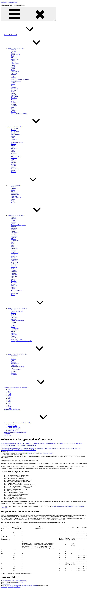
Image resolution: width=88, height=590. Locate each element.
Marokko (13, 87)
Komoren (13, 77)
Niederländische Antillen (17, 366)
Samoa (13, 199)
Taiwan (13, 170)
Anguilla (13, 310)
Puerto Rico (14, 338)
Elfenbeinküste (15, 63)
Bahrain (13, 133)
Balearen (13, 222)
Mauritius (13, 90)
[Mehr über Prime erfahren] (28, 453)
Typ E (9, 395)
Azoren (13, 220)
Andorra (13, 217)
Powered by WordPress (14, 587)
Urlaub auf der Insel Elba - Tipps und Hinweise (13, 580)
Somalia (13, 99)
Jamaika (13, 327)
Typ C (9, 392)
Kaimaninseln (14, 330)
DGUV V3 (19, 582)
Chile (12, 360)
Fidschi (13, 190)
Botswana (13, 57)
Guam (12, 137)
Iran (12, 141)
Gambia (13, 67)
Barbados (13, 314)
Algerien (13, 51)
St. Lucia (13, 371)
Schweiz (13, 278)
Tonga (12, 200)
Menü (54, 20)
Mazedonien (14, 259)
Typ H (9, 397)
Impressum (7, 433)
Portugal (13, 270)
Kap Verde (14, 73)
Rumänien (14, 271)
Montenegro (14, 262)
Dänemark (14, 228)
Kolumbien (14, 365)
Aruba (12, 357)
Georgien (13, 237)
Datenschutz (7, 435)
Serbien (13, 279)
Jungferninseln (15, 328)
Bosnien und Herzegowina (18, 225)
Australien (14, 186)
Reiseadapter (11, 424)
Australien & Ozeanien (14, 185)
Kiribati (13, 191)
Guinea (13, 70)
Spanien (13, 284)
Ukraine (13, 287)
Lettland (13, 251)
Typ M (9, 406)
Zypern (13, 295)
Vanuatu (13, 202)
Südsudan (13, 104)
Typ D (9, 394)
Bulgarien (13, 226)
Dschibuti (13, 62)
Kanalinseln (14, 248)
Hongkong (14, 139)
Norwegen (14, 267)
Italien (12, 246)
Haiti (12, 324)
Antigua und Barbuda (17, 311)
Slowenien (14, 282)
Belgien (13, 223)
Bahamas (13, 313)
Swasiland (14, 105)
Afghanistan (14, 128)
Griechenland (14, 240)
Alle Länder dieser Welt (10, 35)
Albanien (13, 218)
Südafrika (13, 102)
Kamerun (13, 74)
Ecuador (13, 362)
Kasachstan (14, 145)
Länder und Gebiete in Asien (15, 127)
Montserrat (14, 334)
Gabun (13, 65)
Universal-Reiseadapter (14, 427)
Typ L (9, 405)
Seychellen (14, 95)
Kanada (13, 331)
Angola (13, 53)
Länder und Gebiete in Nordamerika (17, 308)
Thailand (13, 172)
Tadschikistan (14, 169)
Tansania (13, 107)
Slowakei (13, 281)
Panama (13, 336)
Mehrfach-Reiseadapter (14, 430)
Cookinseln (14, 188)
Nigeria (13, 91)
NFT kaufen (6, 584)
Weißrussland (14, 293)
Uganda (13, 110)
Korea (12, 150)
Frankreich (14, 236)
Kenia (12, 76)
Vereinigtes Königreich (17, 290)
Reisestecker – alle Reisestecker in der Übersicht (17, 423)
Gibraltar (13, 239)
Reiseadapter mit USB (14, 429)
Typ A (9, 389)
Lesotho (13, 82)
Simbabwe (14, 98)
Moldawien (14, 260)
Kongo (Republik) (16, 81)
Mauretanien (14, 88)
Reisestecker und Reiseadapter (9, 2)
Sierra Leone (14, 96)
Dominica (13, 319)
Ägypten (13, 49)
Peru (12, 368)
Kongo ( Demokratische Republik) (20, 79)
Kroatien (13, 250)
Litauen (13, 254)
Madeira (13, 257)
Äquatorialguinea (15, 54)
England (13, 229)
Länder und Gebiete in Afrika (16, 48)
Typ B (9, 391)
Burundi (13, 60)
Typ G (9, 398)
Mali (12, 85)
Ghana (13, 68)
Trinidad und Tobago (16, 339)
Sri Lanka (13, 165)
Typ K (9, 403)
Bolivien (13, 359)
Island (12, 243)
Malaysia (13, 153)
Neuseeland (14, 196)
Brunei (13, 136)
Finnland (13, 234)
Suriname (13, 373)
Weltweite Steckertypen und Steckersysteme (16, 387)
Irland (12, 242)
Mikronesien (14, 193)
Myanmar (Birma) (16, 156)
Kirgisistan (14, 148)
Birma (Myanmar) (16, 134)
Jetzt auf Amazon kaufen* (46, 453)
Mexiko (13, 333)
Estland (13, 231)
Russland (13, 162)
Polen (12, 268)
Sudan (12, 101)
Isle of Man (14, 245)
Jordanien (13, 144)
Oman (12, 159)
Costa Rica (14, 317)
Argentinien (14, 355)
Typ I (9, 400)
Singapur (13, 164)
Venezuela (14, 374)
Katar (12, 147)
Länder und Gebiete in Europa (16, 215)
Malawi (13, 84)
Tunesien (13, 112)
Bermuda (13, 316)
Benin (12, 56)
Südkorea (13, 167)
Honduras (13, 325)
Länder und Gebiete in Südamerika (17, 354)
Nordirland (14, 265)
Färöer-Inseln (14, 232)
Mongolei (13, 155)
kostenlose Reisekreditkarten (12, 409)
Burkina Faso (14, 59)
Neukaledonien (15, 194)
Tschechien (14, 285)
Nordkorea (14, 158)
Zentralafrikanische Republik (19, 113)
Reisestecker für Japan (17, 142)
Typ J (9, 401)
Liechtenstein (14, 253)
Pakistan (13, 161)
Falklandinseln (15, 363)
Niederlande (14, 264)
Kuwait (13, 151)
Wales (12, 292)
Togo (12, 109)
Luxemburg (14, 256)
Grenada (13, 322)
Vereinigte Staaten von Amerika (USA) (21, 341)
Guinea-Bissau (15, 71)
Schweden (14, 276)
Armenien (13, 130)
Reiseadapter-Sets (12, 426)
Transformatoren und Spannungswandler (15, 432)
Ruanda (13, 93)
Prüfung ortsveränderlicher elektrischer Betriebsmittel (23, 585)
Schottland (14, 274)
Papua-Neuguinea (16, 197)
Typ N (9, 408)
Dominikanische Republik (18, 320)
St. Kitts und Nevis (16, 369)
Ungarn (13, 288)
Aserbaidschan (15, 131)
